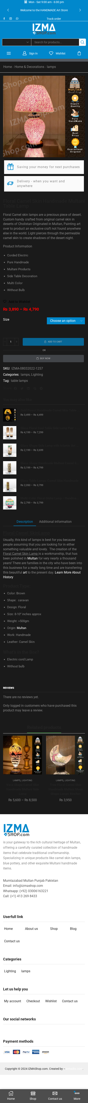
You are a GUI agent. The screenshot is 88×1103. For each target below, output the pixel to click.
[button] (8, 10)
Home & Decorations (29, 67)
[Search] (82, 42)
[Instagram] (10, 18)
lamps (51, 67)
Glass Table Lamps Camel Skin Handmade (49, 481)
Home (7, 67)
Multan (32, 558)
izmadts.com (74, 1068)
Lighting (37, 375)
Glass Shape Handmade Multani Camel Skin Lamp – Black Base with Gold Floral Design (50, 463)
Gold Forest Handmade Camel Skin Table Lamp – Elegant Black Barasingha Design (50, 410)
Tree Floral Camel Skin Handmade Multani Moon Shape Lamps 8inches (66, 789)
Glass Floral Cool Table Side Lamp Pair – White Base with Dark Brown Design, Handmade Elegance (50, 428)
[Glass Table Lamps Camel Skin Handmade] (9, 485)
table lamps (19, 381)
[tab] (25, 522)
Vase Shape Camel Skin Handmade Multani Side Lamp (22, 789)
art (25, 572)
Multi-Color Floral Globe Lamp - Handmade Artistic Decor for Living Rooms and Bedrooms (50, 498)
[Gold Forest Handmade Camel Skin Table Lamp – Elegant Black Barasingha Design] (9, 415)
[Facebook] (4, 18)
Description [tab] (25, 522)
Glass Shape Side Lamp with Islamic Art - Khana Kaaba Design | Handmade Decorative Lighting (50, 445)
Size (6, 319)
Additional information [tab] (55, 522)
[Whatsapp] (17, 18)
